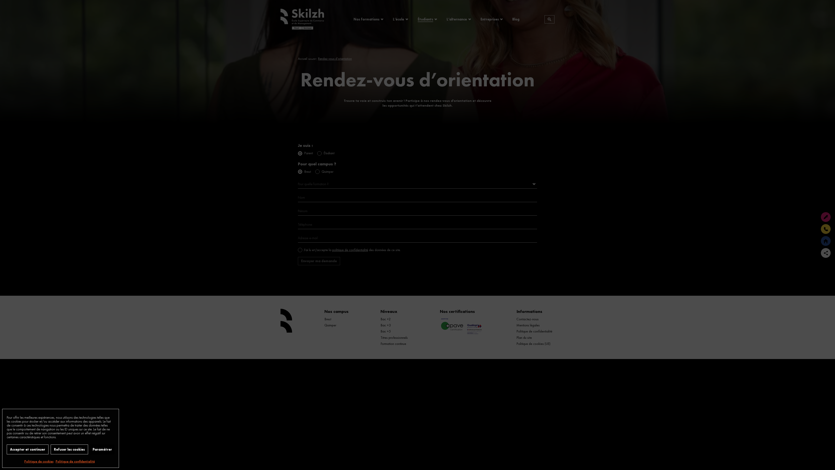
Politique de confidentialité (75, 461)
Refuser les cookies (69, 449)
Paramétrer (102, 449)
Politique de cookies (38, 461)
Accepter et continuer (27, 449)
